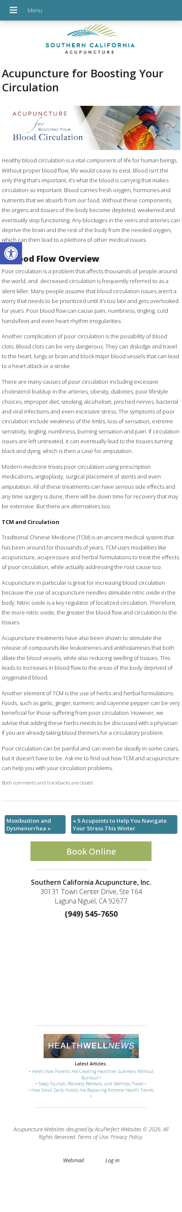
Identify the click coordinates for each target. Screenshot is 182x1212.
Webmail (73, 1160)
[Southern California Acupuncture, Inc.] (91, 41)
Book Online (91, 851)
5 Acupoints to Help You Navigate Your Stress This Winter (120, 824)
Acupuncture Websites (39, 1129)
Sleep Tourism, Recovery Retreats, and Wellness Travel (91, 1084)
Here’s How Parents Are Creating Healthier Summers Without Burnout (93, 1074)
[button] (11, 253)
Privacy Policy (126, 1137)
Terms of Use (92, 1137)
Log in (112, 1160)
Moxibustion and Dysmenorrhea (28, 824)
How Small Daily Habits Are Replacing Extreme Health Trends (92, 1090)
